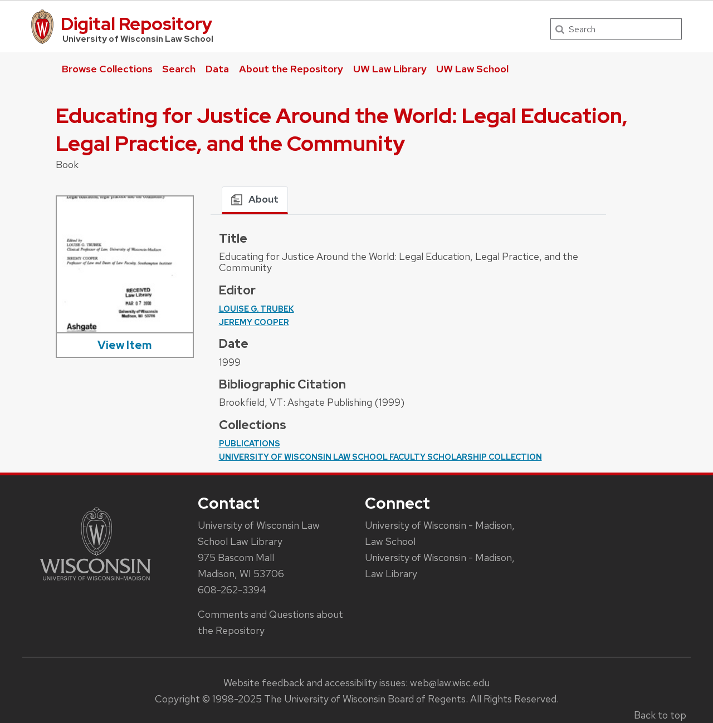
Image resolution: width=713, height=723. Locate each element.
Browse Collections (107, 68)
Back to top (660, 715)
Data (217, 68)
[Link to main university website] (95, 582)
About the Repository (291, 68)
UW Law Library (390, 68)
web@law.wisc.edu (450, 682)
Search (179, 68)
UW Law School (472, 68)
